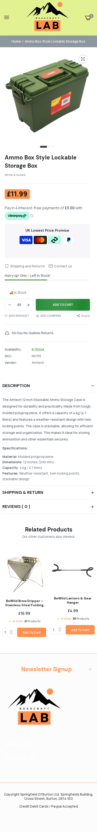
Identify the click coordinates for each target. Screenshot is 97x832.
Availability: (13, 349)
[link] (11, 631)
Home (16, 41)
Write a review (15, 175)
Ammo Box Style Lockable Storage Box (41, 161)
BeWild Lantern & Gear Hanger (73, 600)
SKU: (8, 356)
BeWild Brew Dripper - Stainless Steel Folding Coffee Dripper (24, 603)
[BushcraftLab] (47, 18)
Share (85, 315)
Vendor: (11, 363)
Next (89, 599)
